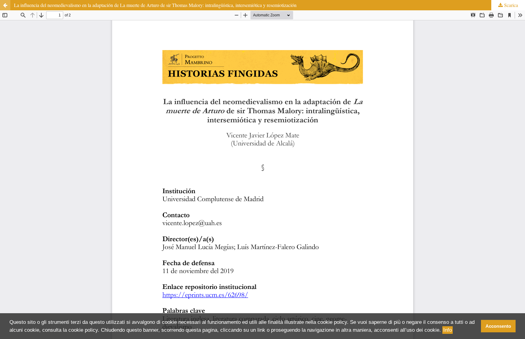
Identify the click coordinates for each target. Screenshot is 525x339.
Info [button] (447, 330)
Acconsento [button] (498, 326)
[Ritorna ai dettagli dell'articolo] (5, 5)
